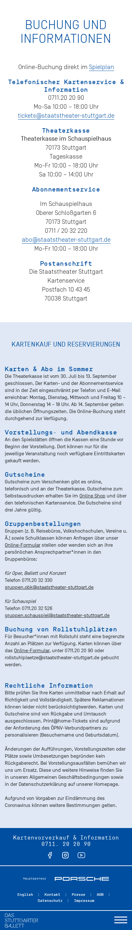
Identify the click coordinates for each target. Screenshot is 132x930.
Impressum (84, 900)
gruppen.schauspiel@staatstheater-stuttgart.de (57, 615)
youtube (81, 855)
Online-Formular (22, 545)
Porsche (82, 878)
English (25, 894)
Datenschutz (50, 900)
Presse (78, 894)
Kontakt (52, 894)
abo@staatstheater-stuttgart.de (66, 239)
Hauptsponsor (34, 878)
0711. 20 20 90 (66, 844)
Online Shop (92, 496)
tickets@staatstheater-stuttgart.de (66, 115)
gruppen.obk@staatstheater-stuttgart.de (49, 587)
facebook (50, 855)
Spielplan (101, 67)
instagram (65, 855)
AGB (100, 894)
